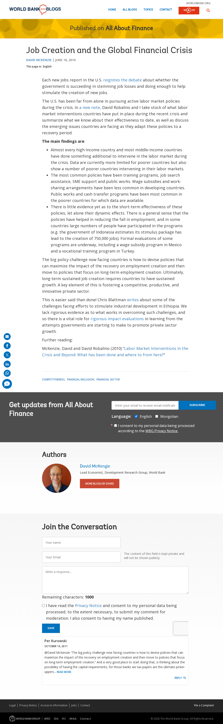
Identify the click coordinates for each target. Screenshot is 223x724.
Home (112, 9)
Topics (148, 9)
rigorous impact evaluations (117, 318)
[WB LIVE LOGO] (189, 11)
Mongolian (169, 416)
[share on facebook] (7, 345)
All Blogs (130, 9)
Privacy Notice (88, 605)
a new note (89, 107)
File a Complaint (204, 705)
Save (50, 628)
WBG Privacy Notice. (161, 430)
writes (133, 299)
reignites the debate (122, 80)
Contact (166, 9)
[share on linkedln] (7, 364)
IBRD (47, 719)
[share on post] (7, 354)
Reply (178, 678)
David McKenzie (39, 60)
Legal (12, 705)
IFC (64, 719)
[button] (208, 10)
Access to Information (54, 705)
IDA (56, 719)
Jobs (74, 705)
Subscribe (197, 405)
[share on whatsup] (7, 373)
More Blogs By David (99, 483)
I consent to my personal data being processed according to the (156, 428)
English (47, 66)
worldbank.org (198, 3)
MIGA (72, 719)
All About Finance (129, 29)
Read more (64, 672)
